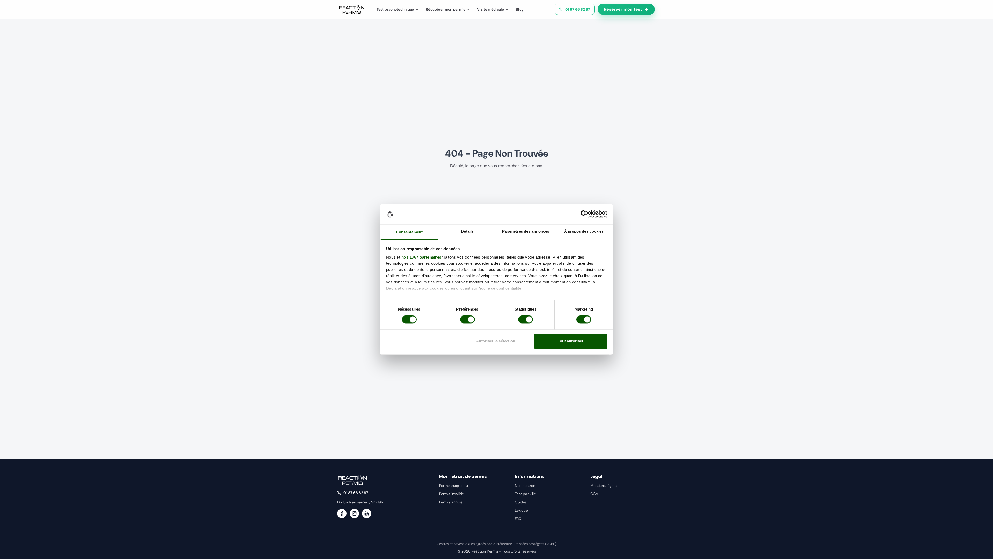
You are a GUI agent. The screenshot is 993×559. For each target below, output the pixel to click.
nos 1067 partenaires (421, 257)
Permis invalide (451, 493)
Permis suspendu (453, 485)
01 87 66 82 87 (577, 9)
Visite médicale (490, 9)
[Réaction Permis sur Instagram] (354, 513)
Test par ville (525, 493)
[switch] (467, 319)
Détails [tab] (467, 231)
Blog (519, 9)
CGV (594, 493)
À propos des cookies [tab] (584, 231)
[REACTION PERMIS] (351, 9)
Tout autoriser (570, 341)
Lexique (521, 510)
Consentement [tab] (409, 232)
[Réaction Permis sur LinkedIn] (366, 513)
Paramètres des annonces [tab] (525, 231)
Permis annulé (450, 502)
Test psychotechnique (395, 9)
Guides (521, 502)
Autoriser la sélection (495, 341)
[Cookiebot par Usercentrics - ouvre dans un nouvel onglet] (584, 214)
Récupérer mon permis (445, 9)
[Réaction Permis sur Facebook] (342, 513)
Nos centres (525, 485)
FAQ (518, 518)
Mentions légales (604, 485)
